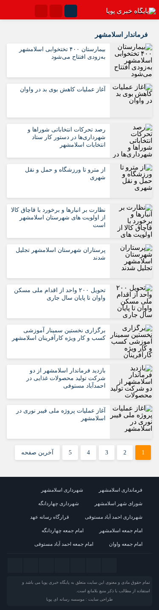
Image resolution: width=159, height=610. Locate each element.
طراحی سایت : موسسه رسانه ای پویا (79, 599)
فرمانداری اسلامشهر (120, 490)
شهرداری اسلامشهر (62, 490)
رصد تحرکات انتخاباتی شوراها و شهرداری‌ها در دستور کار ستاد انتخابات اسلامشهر (67, 137)
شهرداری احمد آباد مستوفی (113, 517)
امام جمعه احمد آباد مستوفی (63, 544)
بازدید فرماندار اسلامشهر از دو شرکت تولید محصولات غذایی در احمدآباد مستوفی (66, 378)
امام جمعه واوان (125, 544)
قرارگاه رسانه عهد (49, 517)
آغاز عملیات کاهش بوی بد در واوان (63, 89)
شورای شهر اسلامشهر (118, 503)
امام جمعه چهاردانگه (63, 530)
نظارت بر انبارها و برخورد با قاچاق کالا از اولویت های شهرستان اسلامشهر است (58, 217)
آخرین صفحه (37, 452)
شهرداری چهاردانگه (58, 503)
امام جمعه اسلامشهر (120, 530)
